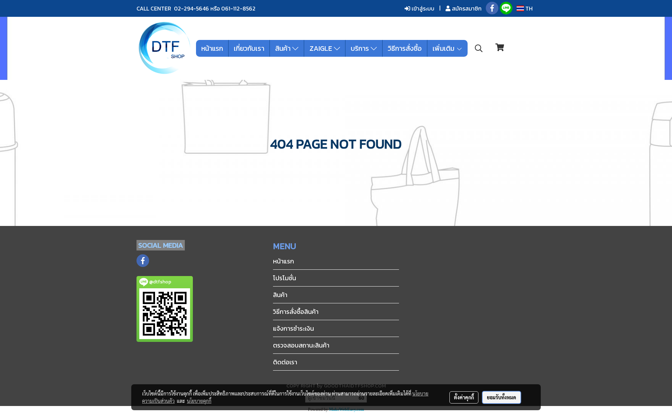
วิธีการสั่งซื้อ (405, 48)
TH (528, 8)
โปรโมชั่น (284, 278)
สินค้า (283, 48)
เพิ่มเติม (444, 48)
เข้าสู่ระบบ (422, 8)
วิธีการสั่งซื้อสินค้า (295, 311)
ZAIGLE (321, 48)
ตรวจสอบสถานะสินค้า (301, 345)
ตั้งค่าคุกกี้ (464, 397)
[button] (478, 48)
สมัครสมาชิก (466, 8)
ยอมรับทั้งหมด (501, 397)
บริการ (361, 48)
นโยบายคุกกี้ (199, 401)
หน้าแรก (212, 48)
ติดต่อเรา (285, 362)
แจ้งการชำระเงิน (293, 328)
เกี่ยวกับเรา (249, 48)
